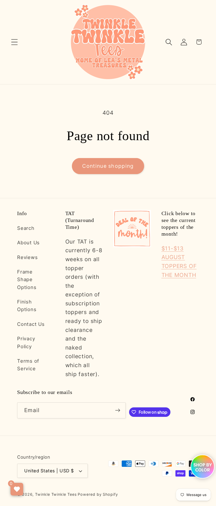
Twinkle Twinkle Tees (55, 494)
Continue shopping (108, 166)
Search (26, 228)
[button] (14, 41)
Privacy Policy (26, 342)
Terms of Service (28, 364)
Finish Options (26, 305)
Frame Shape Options (26, 279)
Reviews (27, 257)
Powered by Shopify (98, 494)
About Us (28, 242)
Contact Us (31, 324)
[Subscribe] (117, 410)
